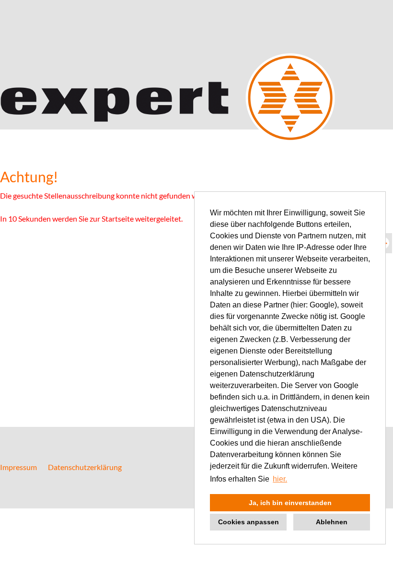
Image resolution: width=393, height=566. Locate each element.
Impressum (18, 467)
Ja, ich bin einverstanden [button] (290, 503)
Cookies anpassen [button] (248, 522)
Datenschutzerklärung (85, 467)
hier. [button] (280, 479)
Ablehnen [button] (331, 522)
